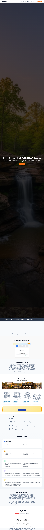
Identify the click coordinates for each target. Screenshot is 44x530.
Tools (25, 1)
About (35, 1)
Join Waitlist (39, 1)
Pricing (31, 1)
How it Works (22, 1)
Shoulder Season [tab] (22, 513)
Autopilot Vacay (5, 1)
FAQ (33, 1)
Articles (28, 1)
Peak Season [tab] (17, 513)
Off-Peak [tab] (27, 513)
